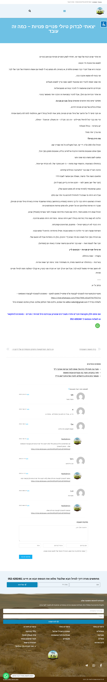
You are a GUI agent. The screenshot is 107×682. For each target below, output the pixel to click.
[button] (65, 11)
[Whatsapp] (94, 665)
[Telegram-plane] (86, 665)
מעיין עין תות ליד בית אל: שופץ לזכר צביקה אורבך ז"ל (76, 369)
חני (72, 394)
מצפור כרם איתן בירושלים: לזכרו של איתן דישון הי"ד (77, 376)
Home (100, 2)
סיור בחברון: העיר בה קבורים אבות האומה (81, 372)
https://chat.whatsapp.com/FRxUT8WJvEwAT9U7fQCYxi (76, 298)
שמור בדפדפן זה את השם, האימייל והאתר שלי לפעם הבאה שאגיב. (64, 551)
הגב (28, 394)
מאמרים (95, 2)
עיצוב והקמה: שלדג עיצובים (10, 679)
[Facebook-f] (101, 665)
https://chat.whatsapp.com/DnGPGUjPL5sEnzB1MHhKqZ (50, 449)
